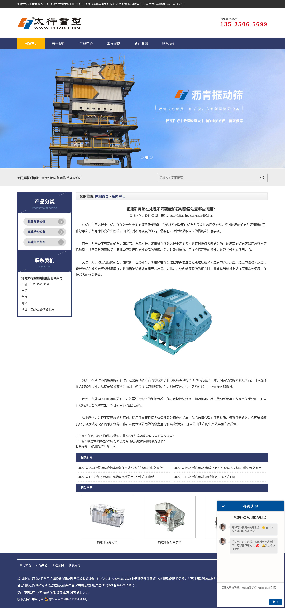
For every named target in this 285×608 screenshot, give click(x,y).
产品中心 (42, 565)
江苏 (59, 592)
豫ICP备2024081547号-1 (121, 585)
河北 (86, 592)
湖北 (79, 592)
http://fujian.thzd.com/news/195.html (191, 215)
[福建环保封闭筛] (107, 537)
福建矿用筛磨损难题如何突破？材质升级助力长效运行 (120, 468)
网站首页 (101, 196)
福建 (46, 592)
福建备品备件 (36, 242)
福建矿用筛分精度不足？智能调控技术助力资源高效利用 (217, 468)
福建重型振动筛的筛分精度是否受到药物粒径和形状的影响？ (126, 441)
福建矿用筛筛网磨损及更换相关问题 (204, 477)
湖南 (73, 592)
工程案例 (58, 565)
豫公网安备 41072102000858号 (68, 599)
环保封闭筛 (49, 178)
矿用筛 (62, 178)
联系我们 (74, 565)
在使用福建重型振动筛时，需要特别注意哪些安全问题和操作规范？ (131, 436)
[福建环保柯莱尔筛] (170, 537)
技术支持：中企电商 (30, 599)
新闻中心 (118, 196)
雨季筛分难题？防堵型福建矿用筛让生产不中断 (116, 477)
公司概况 (25, 565)
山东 (66, 592)
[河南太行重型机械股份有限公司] (49, 23)
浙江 (53, 592)
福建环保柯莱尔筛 (169, 542)
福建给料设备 (36, 231)
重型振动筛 (74, 178)
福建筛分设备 (36, 221)
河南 (39, 592)
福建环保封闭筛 (107, 542)
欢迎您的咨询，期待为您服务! (250, 517)
